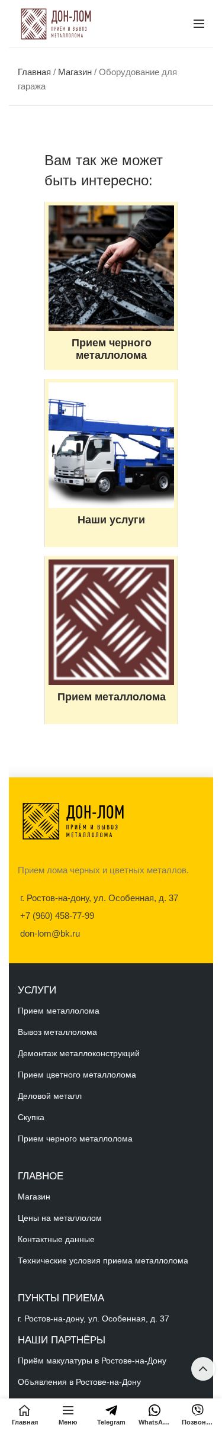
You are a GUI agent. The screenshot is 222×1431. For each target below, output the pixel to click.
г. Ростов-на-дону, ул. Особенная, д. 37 (99, 898)
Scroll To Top (203, 1369)
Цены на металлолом (60, 1218)
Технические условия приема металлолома (103, 1260)
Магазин (75, 72)
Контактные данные (56, 1239)
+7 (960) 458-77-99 (57, 916)
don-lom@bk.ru (50, 933)
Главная (34, 72)
